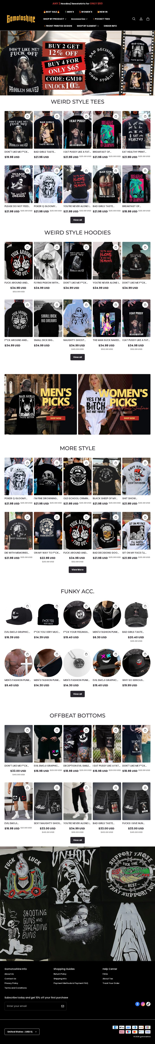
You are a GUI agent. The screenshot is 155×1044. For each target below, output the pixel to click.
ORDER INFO (110, 25)
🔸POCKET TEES (101, 18)
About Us (9, 974)
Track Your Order (111, 983)
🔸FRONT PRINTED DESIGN (57, 25)
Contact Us (10, 978)
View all (77, 219)
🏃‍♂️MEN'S (69, 11)
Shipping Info (60, 978)
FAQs (105, 974)
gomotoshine (145, 1037)
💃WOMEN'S (85, 11)
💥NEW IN (102, 11)
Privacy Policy (11, 983)
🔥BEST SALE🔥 (51, 11)
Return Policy (60, 974)
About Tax (108, 978)
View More (78, 569)
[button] (134, 19)
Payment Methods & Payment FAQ (71, 983)
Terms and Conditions (16, 987)
